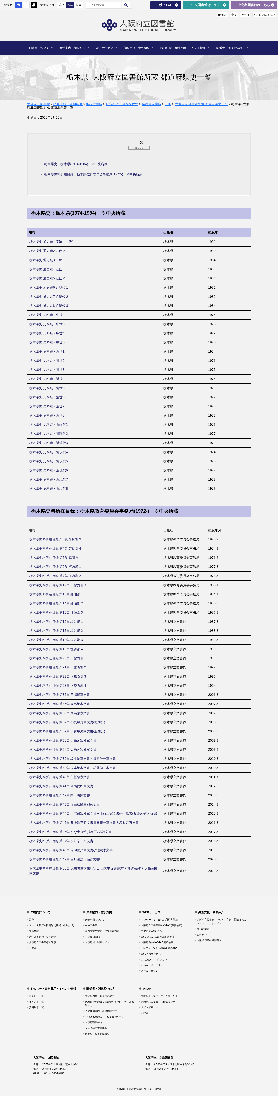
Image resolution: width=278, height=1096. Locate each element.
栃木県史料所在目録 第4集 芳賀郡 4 (55, 548)
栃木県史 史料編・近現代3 (49, 443)
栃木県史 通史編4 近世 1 (47, 269)
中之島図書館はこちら (254, 5)
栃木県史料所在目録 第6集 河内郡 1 (55, 567)
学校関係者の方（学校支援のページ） (106, 1016)
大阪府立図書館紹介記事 (42, 942)
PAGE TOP (268, 1058)
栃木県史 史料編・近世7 (47, 406)
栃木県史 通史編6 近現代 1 (49, 287)
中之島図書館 (92, 936)
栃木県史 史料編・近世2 (47, 360)
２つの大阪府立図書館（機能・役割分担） (52, 925)
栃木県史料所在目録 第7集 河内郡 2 (55, 576)
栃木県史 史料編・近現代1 (49, 424)
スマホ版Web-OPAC (152, 931)
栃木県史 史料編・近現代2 (49, 433)
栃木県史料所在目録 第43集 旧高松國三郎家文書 (65, 804)
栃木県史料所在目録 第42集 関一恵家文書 (60, 795)
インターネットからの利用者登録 (159, 919)
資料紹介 (202, 934)
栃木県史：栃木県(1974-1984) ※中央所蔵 (74, 164)
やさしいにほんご (264, 14)
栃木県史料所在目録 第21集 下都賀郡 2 (58, 667)
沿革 (31, 919)
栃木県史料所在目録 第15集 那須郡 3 (56, 612)
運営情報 (34, 931)
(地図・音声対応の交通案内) (48, 1073)
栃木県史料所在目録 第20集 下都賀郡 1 (58, 658)
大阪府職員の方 (93, 1022)
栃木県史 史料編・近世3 (47, 369)
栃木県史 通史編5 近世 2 (47, 278)
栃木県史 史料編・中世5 (47, 342)
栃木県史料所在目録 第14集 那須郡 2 (56, 603)
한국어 (245, 14)
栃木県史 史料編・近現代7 (49, 479)
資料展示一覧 (36, 1007)
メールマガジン (149, 970)
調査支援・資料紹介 (137, 47)
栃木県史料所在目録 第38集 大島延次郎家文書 (63, 740)
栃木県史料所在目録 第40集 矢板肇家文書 (60, 777)
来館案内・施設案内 (72, 47)
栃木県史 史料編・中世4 (47, 333)
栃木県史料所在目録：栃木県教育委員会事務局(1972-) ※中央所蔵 (91, 174)
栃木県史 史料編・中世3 (47, 324)
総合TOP (165, 5)
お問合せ (34, 948)
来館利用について (95, 919)
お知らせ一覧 (36, 996)
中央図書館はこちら (206, 5)
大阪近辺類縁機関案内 (209, 940)
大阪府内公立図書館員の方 (99, 996)
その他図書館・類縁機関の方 (101, 1011)
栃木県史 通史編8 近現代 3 (49, 306)
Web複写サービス (151, 953)
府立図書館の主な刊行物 (42, 936)
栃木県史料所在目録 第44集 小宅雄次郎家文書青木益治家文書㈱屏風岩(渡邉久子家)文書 (93, 813)
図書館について (39, 47)
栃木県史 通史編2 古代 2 (47, 251)
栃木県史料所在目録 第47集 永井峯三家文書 (61, 841)
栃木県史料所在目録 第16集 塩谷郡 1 (56, 621)
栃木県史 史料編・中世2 (47, 315)
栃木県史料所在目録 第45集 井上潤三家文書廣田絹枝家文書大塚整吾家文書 (84, 822)
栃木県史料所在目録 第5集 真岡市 (54, 557)
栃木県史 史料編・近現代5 (49, 461)
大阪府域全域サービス (97, 942)
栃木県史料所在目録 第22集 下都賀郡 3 (58, 676)
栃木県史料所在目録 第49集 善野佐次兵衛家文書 (65, 859)
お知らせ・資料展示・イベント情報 (183, 47)
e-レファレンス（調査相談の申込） (160, 948)
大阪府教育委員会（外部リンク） (159, 1001)
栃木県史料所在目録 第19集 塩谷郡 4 (56, 649)
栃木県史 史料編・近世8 (47, 415)
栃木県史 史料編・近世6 (47, 397)
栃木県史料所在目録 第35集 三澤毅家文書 (60, 694)
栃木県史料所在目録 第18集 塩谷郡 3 (56, 640)
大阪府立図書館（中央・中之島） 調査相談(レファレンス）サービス (222, 921)
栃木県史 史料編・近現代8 (49, 488)
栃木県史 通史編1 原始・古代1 (51, 242)
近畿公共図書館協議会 (97, 1033)
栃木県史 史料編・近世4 (47, 379)
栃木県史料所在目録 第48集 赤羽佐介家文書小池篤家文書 (71, 850)
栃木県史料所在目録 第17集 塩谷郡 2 (56, 630)
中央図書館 (91, 925)
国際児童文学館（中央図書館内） (103, 931)
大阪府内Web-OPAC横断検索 (157, 942)
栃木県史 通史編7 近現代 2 (49, 296)
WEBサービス (105, 47)
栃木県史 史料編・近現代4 (49, 452)
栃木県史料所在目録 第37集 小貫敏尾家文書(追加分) (67, 722)
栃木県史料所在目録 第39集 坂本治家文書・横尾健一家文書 (73, 758)
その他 (146, 988)
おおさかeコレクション (154, 959)
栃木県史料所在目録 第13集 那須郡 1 (56, 594)
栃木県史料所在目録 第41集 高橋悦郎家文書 (61, 786)
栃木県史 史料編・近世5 (47, 388)
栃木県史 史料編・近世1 (47, 351)
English (222, 14)
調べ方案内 (203, 929)
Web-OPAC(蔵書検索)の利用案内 (159, 936)
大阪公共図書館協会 (96, 1028)
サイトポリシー (149, 1007)
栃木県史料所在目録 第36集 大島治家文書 (60, 704)
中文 (234, 14)
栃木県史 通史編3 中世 (46, 260)
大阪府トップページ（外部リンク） (160, 996)
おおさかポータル (151, 965)
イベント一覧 (36, 1001)
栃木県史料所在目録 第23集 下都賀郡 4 (58, 685)
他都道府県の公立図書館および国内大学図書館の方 (109, 1003)
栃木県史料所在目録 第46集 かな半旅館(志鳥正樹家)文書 (70, 832)
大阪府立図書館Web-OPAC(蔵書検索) (161, 925)
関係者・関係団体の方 (230, 47)
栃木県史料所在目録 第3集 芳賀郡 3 (55, 539)
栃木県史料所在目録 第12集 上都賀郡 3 (58, 585)
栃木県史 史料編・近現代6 (49, 470)
